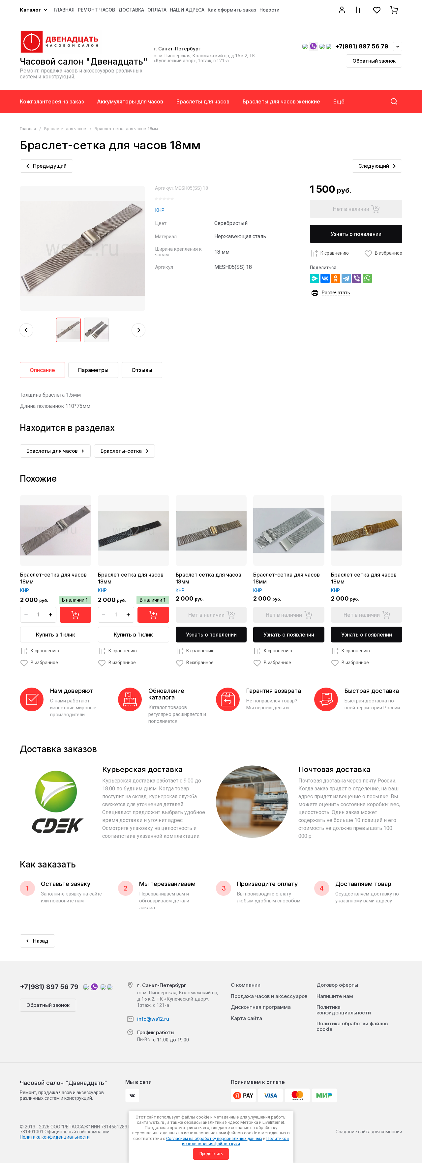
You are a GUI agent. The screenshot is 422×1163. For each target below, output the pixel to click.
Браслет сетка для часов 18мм (131, 578)
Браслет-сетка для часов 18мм (53, 578)
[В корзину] (75, 615)
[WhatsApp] (367, 278)
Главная (28, 128)
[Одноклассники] (335, 278)
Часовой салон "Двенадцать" (84, 61)
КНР (160, 210)
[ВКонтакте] (325, 278)
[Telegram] (346, 278)
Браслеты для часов (65, 128)
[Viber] (356, 278)
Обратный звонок (374, 61)
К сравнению (334, 253)
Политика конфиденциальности (55, 1137)
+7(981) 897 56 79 (361, 46)
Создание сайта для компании (369, 1131)
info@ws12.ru (153, 1019)
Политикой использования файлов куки (235, 1141)
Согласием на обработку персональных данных (214, 1138)
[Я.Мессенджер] (314, 278)
